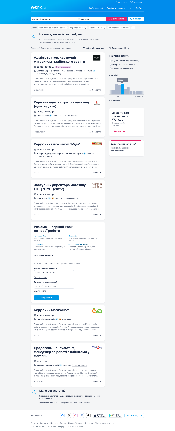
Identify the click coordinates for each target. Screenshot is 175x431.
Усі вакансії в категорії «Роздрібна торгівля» (64, 403)
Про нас (54, 423)
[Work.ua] (38, 7)
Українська (35, 415)
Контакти (44, 423)
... (133, 28)
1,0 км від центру (72, 198)
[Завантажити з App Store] (100, 415)
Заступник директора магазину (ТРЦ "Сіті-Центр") (60, 187)
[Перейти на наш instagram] (75, 415)
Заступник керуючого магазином (52, 28)
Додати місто (40, 291)
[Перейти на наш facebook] (62, 415)
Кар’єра (63, 423)
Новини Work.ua (75, 423)
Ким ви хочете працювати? (46, 268)
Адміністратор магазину (119, 28)
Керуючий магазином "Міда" (57, 144)
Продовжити (46, 297)
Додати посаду (40, 277)
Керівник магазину (97, 28)
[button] (130, 8)
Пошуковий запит (118, 56)
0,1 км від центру (53, 74)
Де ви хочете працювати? (45, 282)
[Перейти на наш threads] (69, 415)
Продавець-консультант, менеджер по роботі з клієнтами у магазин (62, 352)
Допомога (88, 423)
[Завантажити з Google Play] (115, 415)
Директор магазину (78, 28)
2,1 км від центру (69, 116)
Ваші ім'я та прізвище (43, 256)
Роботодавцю (136, 2)
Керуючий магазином (51, 310)
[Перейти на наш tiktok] (88, 415)
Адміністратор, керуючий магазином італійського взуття (59, 59)
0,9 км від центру (44, 156)
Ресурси (34, 423)
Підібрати (137, 19)
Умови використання (104, 423)
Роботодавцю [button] (133, 415)
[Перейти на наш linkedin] (82, 415)
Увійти (139, 8)
